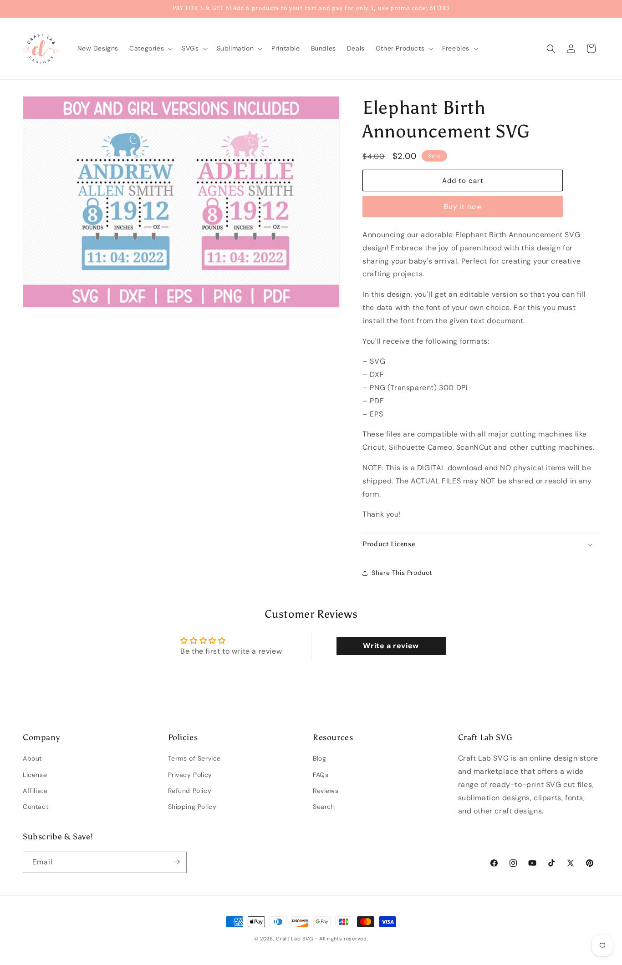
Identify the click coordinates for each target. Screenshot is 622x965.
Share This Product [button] (402, 573)
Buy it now (463, 206)
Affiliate (35, 791)
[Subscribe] (176, 862)
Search (324, 806)
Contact (35, 806)
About (32, 759)
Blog (319, 759)
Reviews (325, 791)
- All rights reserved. (341, 938)
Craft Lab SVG (294, 938)
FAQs (320, 775)
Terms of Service (194, 759)
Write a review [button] (390, 645)
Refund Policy (190, 791)
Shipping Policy (192, 806)
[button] (150, 48)
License (35, 775)
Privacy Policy (190, 775)
